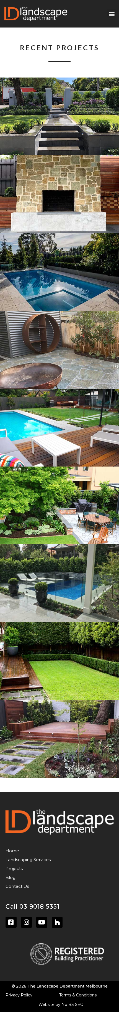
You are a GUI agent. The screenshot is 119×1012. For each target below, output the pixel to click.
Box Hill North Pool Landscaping (59, 428)
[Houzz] (57, 922)
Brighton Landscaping (59, 739)
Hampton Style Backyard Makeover (59, 583)
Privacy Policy (19, 995)
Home (12, 850)
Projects (14, 868)
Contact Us (17, 886)
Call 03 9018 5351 (33, 906)
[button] (111, 13)
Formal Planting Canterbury (59, 116)
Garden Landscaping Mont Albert (59, 505)
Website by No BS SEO (61, 1004)
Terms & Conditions (78, 995)
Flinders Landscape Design (59, 350)
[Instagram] (26, 922)
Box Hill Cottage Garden (59, 661)
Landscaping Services (28, 859)
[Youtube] (41, 922)
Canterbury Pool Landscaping (59, 272)
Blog (10, 877)
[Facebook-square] (11, 922)
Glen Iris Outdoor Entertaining (59, 194)
